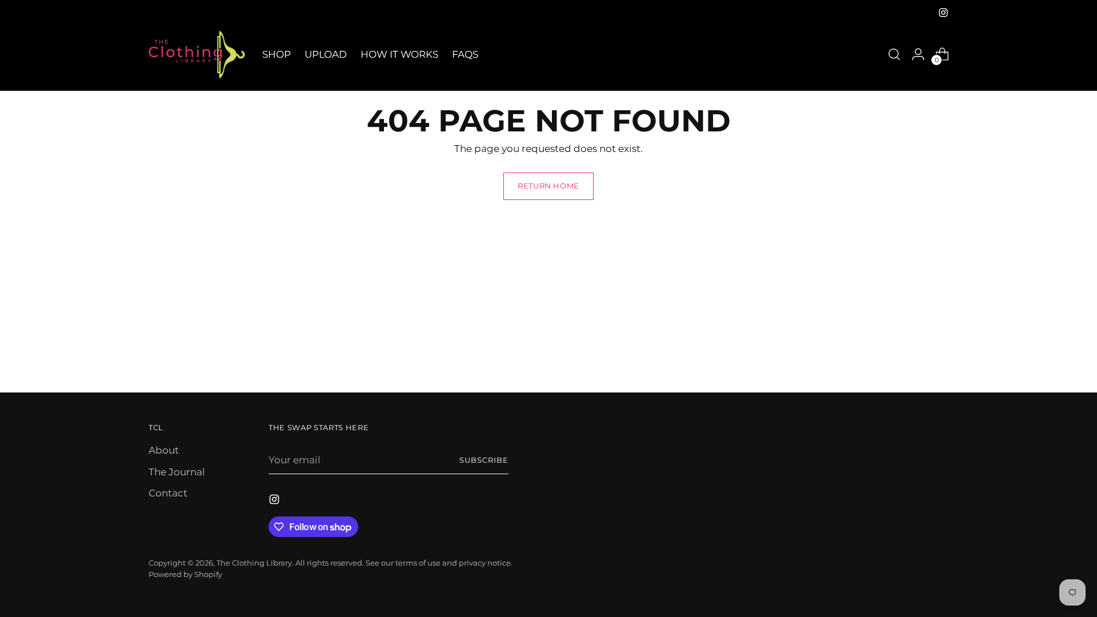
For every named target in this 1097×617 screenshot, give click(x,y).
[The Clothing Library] (197, 54)
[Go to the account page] (918, 54)
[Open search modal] (894, 54)
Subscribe (484, 459)
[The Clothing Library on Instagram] (943, 12)
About (164, 450)
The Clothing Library (254, 562)
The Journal (177, 472)
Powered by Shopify (185, 574)
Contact (168, 493)
